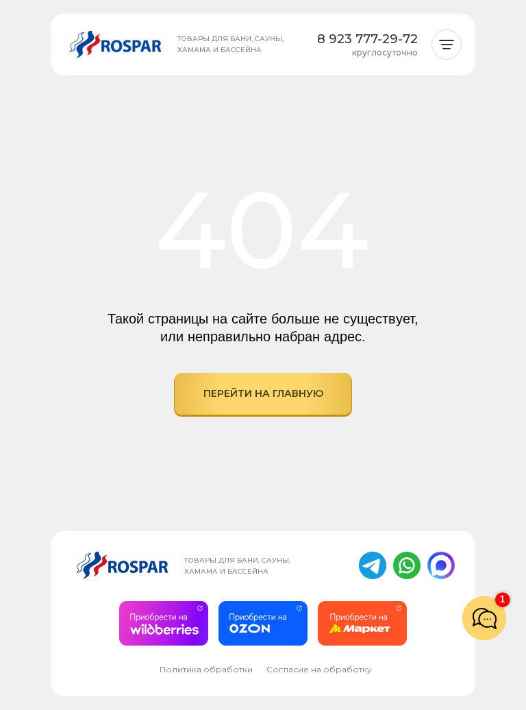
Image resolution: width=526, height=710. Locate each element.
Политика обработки (206, 669)
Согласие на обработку (319, 669)
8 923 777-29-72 (367, 39)
